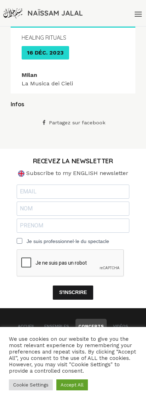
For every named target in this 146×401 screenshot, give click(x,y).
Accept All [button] (72, 385)
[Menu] (137, 13)
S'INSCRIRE (73, 292)
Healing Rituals (44, 37)
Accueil (26, 326)
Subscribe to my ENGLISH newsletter (76, 173)
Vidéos (120, 326)
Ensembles (56, 326)
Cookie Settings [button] (31, 385)
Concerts (91, 326)
